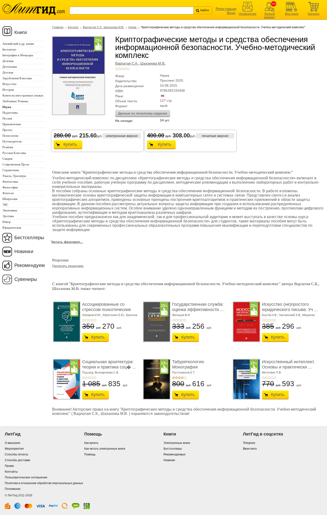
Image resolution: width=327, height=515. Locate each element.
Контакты (11, 471)
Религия (7, 147)
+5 (128, 68)
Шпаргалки (9, 199)
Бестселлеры (29, 237)
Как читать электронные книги (104, 448)
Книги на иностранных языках (23, 95)
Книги (20, 32)
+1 (116, 68)
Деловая (7, 61)
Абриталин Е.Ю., (114, 315)
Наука (132, 27)
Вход (231, 13)
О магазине (12, 443)
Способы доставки (17, 460)
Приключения (11, 124)
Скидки (7, 158)
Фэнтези (8, 193)
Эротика (8, 216)
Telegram (249, 443)
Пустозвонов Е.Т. (183, 372)
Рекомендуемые (175, 454)
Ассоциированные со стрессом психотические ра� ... (106, 309)
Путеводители (12, 141)
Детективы (9, 66)
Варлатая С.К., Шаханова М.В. (103, 27)
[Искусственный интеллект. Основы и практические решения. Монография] (245, 379)
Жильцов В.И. (181, 315)
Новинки (23, 251)
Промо (9, 466)
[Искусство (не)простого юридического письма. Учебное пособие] (245, 321)
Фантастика (10, 181)
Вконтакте (250, 448)
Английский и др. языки (18, 43)
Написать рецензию (68, 266)
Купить (70, 144)
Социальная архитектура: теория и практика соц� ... (109, 364)
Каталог (73, 27)
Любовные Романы (15, 101)
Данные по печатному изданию (142, 113)
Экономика (9, 210)
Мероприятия (14, 448)
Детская (7, 72)
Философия (10, 187)
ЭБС (5, 204)
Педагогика (10, 112)
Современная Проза (15, 164)
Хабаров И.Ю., (92, 315)
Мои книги (292, 14)
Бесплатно (9, 49)
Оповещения (247, 14)
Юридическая (11, 227)
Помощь (90, 454)
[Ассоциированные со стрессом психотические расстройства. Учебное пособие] (65, 321)
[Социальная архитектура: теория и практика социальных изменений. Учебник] (65, 379)
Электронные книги (177, 443)
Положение (13, 489)
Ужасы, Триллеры (14, 176)
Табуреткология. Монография (188, 364)
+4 (125, 68)
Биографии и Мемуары (17, 55)
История (8, 89)
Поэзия (7, 118)
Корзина (313, 14)
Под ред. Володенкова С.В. (100, 372)
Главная (57, 27)
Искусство (9, 84)
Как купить (91, 443)
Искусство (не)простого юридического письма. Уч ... (290, 307)
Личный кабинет (269, 15)
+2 (119, 68)
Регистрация (226, 9)
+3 (122, 68)
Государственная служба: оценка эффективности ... (198, 307)
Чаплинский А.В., (290, 315)
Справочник (10, 170)
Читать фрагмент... (67, 242)
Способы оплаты (16, 454)
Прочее (7, 130)
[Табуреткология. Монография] (155, 379)
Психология (10, 135)
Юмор (6, 222)
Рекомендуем (29, 265)
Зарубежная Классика (17, 78)
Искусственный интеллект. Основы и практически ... (288, 364)
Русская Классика (14, 153)
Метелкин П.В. (272, 372)
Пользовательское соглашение (26, 477)
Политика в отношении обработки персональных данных (44, 483)
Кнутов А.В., (270, 315)
